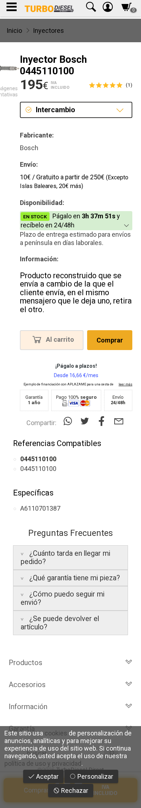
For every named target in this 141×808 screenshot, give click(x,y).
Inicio (14, 30)
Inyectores (48, 30)
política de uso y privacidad (42, 763)
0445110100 (38, 468)
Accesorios (27, 684)
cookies (55, 733)
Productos (25, 662)
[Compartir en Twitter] (86, 421)
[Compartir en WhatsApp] (69, 421)
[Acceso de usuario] (107, 8)
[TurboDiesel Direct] (49, 8)
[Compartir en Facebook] (103, 421)
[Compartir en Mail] (118, 421)
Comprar (110, 340)
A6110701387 (40, 508)
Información (28, 706)
